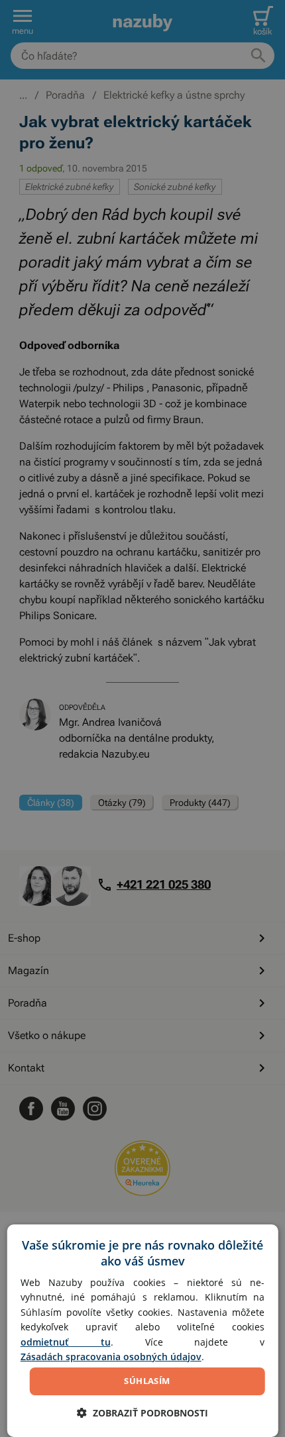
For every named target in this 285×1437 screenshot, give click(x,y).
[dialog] (142, 1330)
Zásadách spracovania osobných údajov (111, 1356)
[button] (142, 1412)
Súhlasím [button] (147, 1381)
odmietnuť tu (66, 1342)
